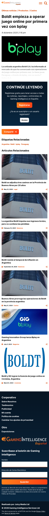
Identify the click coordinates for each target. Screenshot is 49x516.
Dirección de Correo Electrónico (14, 470)
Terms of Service (10, 513)
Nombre (5, 460)
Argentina (6, 144)
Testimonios (7, 405)
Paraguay (25, 144)
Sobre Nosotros (9, 401)
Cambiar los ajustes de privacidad (17, 420)
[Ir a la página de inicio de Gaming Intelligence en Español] (11, 3)
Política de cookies (10, 416)
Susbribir (24, 482)
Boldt (12, 144)
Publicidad (7, 409)
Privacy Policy (40, 511)
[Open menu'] (40, 3)
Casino (33, 10)
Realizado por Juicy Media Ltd (15, 504)
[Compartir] (46, 189)
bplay (18, 144)
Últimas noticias (9, 10)
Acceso (24, 120)
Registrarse (24, 105)
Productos (23, 10)
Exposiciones (8, 431)
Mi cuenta (6, 412)
